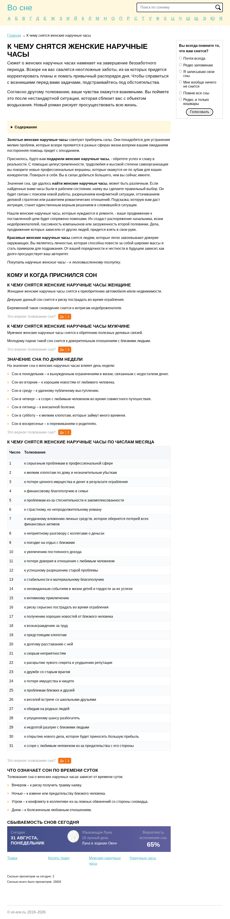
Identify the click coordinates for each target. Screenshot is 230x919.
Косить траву (59, 858)
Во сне (19, 7)
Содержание (26, 127)
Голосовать (199, 112)
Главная (14, 35)
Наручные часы (143, 858)
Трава (12, 858)
